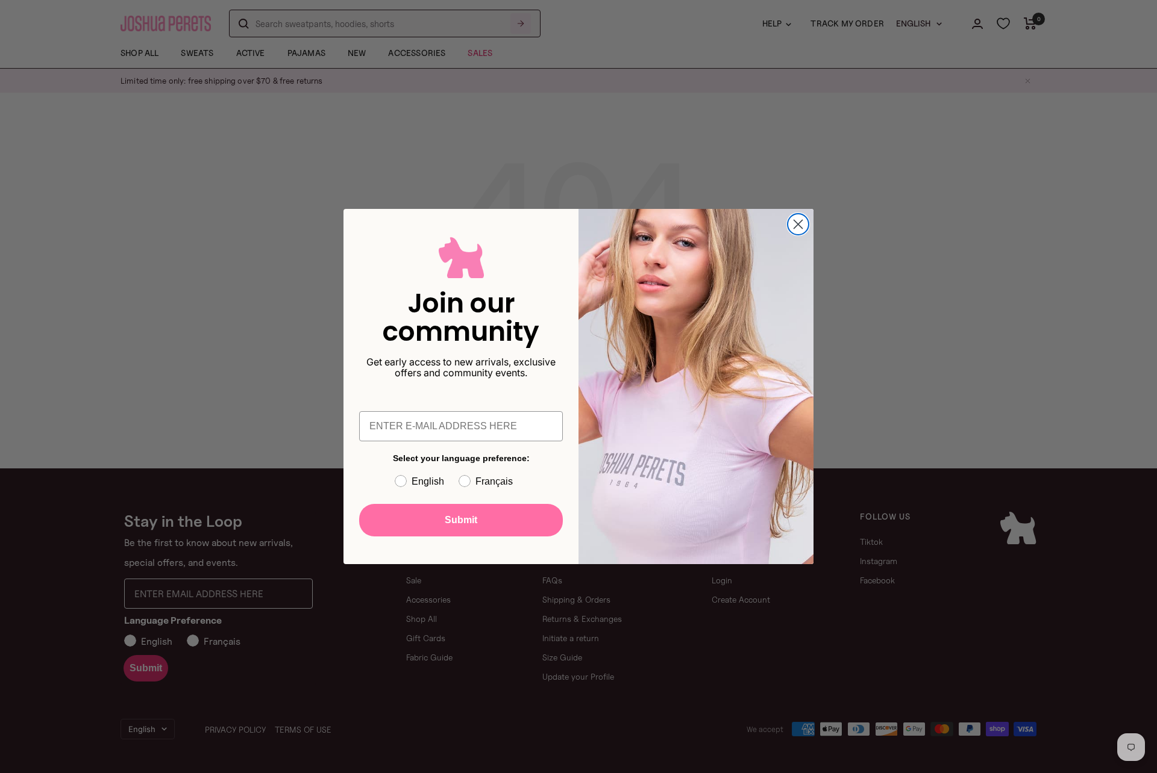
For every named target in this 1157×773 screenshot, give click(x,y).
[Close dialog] (798, 224)
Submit (461, 520)
